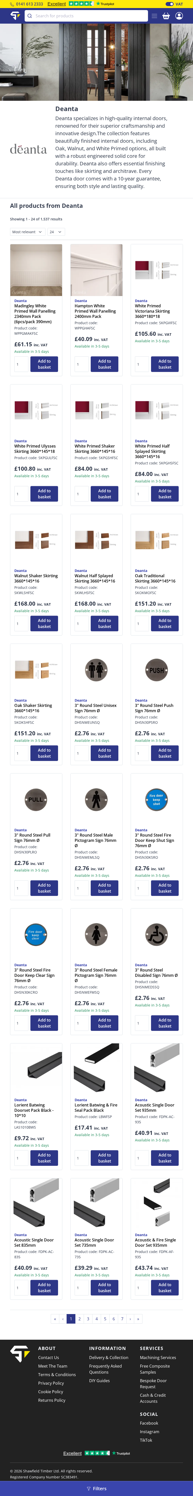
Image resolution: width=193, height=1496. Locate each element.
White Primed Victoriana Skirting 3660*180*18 (152, 311)
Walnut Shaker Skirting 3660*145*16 (36, 578)
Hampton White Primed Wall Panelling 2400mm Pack (95, 311)
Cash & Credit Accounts (153, 1398)
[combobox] (86, 16)
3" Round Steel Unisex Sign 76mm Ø (96, 708)
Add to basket (44, 364)
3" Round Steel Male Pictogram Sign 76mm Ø (95, 840)
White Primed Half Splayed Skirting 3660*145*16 (152, 451)
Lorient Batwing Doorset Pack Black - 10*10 (34, 1110)
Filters (99, 1488)
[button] (179, 15)
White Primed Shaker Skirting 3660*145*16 (95, 449)
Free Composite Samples (155, 1369)
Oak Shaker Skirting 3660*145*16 (33, 708)
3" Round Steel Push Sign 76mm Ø (154, 708)
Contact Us (48, 1357)
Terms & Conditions (57, 1374)
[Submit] (30, 15)
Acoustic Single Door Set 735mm (94, 1242)
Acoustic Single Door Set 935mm (154, 1107)
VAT (179, 4)
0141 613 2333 (29, 4)
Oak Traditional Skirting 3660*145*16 (155, 578)
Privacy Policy (51, 1383)
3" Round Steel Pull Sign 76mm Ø (32, 838)
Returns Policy (51, 1400)
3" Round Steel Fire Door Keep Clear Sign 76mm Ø (34, 975)
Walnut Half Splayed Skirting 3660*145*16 (95, 578)
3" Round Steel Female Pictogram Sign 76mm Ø (96, 975)
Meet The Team (52, 1366)
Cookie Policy (50, 1391)
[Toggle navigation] (154, 16)
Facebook (149, 1423)
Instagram (149, 1431)
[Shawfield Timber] (15, 15)
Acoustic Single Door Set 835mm (34, 1242)
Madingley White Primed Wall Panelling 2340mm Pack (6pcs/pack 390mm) (35, 313)
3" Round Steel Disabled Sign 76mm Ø (156, 973)
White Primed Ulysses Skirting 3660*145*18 (35, 449)
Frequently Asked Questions (105, 1369)
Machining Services (158, 1357)
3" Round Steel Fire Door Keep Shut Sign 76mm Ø (154, 840)
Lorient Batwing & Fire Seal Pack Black (96, 1107)
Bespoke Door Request (153, 1383)
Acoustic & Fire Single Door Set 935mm (155, 1242)
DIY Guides (99, 1380)
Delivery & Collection (108, 1357)
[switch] (170, 4)
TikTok (146, 1440)
